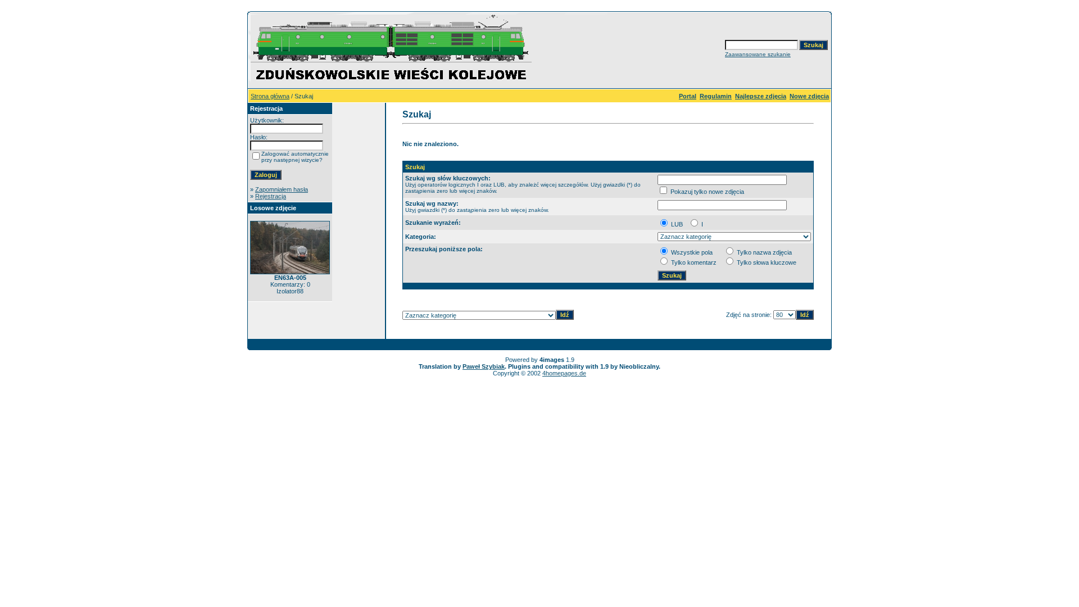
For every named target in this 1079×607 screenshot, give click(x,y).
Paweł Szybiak (484, 366)
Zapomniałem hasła (281, 189)
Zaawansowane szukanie (758, 54)
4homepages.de (564, 373)
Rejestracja (270, 196)
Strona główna (270, 96)
